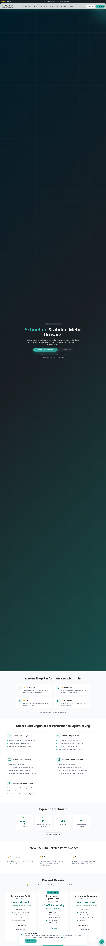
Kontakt (70, 6)
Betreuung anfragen (84, 925)
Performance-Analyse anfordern (44, 349)
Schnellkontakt (90, 6)
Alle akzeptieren (30, 941)
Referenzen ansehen (51, 834)
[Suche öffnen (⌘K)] (84, 6)
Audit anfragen (19, 925)
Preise (57, 6)
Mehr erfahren (65, 937)
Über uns (63, 6)
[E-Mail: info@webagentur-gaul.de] (103, 2)
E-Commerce (45, 357)
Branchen (35, 6)
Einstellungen (58, 941)
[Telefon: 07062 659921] (101, 2)
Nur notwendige (43, 941)
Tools (51, 6)
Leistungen (26, 6)
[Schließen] (84, 934)
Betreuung (53, 357)
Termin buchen (100, 6)
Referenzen (44, 6)
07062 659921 (67, 349)
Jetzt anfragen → (53, 887)
